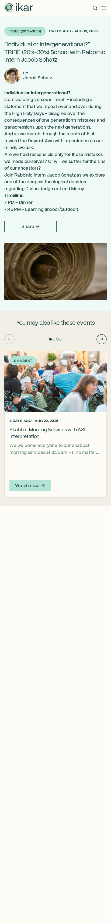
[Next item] (101, 339)
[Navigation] (104, 8)
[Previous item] (9, 339)
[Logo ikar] (18, 8)
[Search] (95, 8)
